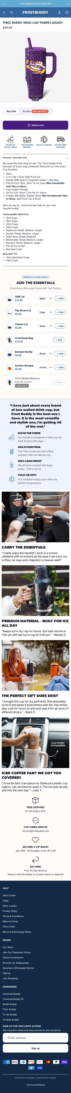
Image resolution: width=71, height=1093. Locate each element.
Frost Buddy (29, 1077)
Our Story (8, 947)
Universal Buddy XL (13, 999)
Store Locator (10, 905)
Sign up (35, 1048)
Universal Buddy (11, 993)
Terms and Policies (35, 1085)
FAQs (5, 900)
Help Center (9, 895)
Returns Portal (10, 921)
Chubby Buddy (11, 1019)
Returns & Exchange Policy (17, 931)
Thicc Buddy (9, 1009)
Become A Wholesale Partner (18, 968)
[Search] (11, 12)
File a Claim (9, 926)
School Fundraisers (13, 957)
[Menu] (4, 12)
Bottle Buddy (10, 1004)
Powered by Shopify (46, 1077)
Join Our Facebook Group (17, 952)
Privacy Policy (10, 911)
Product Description (15, 157)
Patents (7, 973)
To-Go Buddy (10, 1014)
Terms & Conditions (13, 916)
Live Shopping (10, 978)
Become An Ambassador (16, 962)
